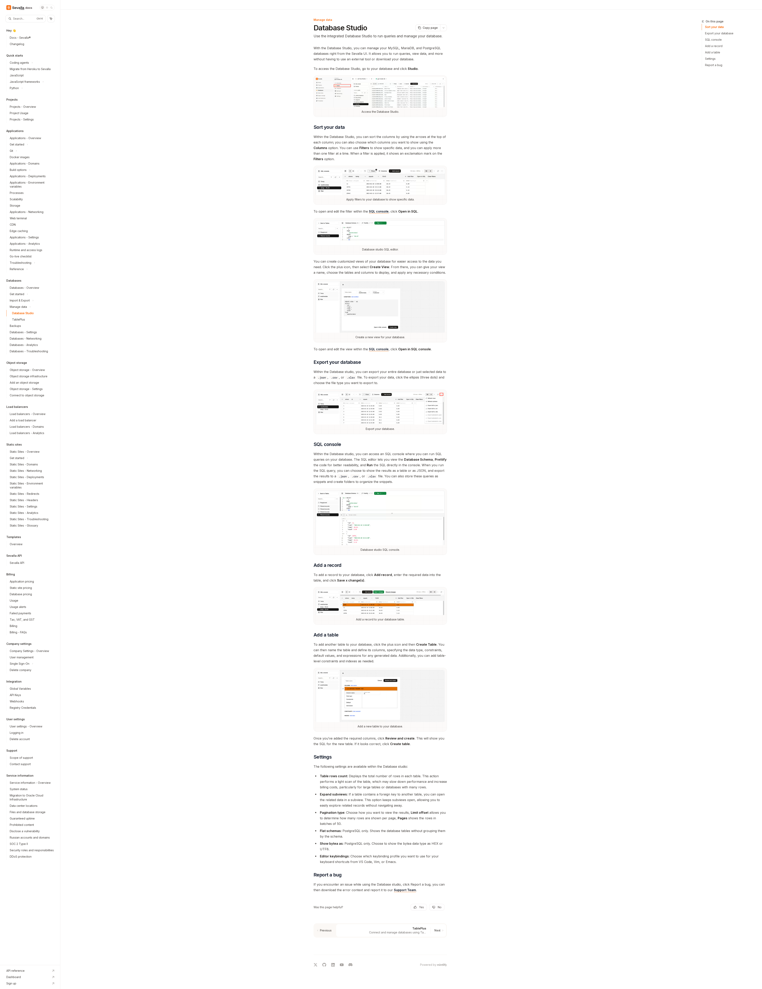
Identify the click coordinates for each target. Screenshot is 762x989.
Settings (710, 58)
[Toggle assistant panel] (51, 18)
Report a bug (713, 65)
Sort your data (714, 27)
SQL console (379, 211)
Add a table (712, 52)
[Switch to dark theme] (52, 8)
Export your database (719, 33)
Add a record (714, 46)
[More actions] (443, 27)
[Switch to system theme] (42, 8)
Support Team (405, 890)
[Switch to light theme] (47, 8)
